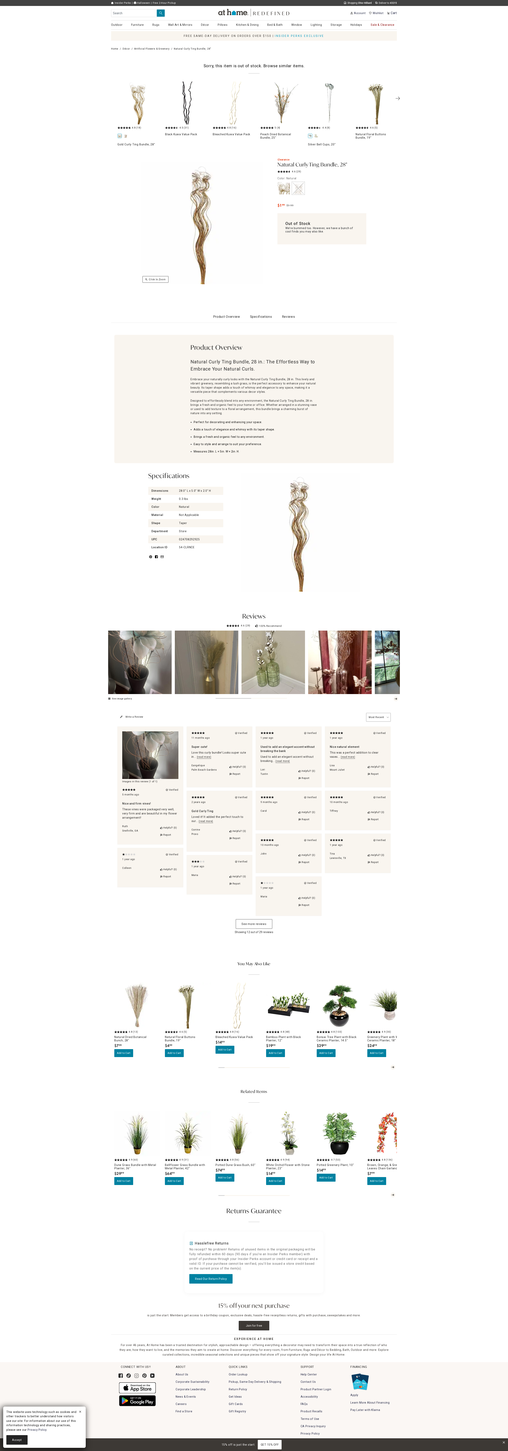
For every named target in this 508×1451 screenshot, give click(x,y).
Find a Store (184, 1411)
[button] (254, 12)
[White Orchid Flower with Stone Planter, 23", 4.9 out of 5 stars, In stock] (289, 1133)
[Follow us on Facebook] (121, 1376)
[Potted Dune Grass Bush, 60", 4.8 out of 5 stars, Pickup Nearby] (238, 1133)
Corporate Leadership (191, 1389)
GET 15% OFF (270, 1444)
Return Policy (238, 1389)
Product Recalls (311, 1411)
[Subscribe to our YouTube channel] (152, 1376)
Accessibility (309, 1396)
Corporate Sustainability (193, 1381)
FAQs (304, 1404)
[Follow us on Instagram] (136, 1376)
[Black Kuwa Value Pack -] (186, 103)
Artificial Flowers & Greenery (151, 48)
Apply (354, 1395)
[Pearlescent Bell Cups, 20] (317, 136)
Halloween (143, 3)
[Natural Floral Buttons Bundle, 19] (377, 103)
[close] (80, 1412)
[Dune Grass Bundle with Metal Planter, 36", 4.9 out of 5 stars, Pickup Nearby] (137, 1133)
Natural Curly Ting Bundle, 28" (312, 165)
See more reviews (253, 924)
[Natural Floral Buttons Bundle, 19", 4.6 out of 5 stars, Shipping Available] (188, 1005)
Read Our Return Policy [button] (211, 1278)
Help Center (309, 1374)
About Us (182, 1374)
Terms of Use (310, 1418)
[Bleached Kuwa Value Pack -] (234, 103)
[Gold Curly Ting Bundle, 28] (138, 103)
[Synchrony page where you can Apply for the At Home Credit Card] (359, 1380)
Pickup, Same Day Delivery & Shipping (255, 1381)
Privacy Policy (310, 1433)
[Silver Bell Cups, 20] (329, 103)
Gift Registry (237, 1411)
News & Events (186, 1396)
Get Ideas (235, 1396)
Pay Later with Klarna (365, 1410)
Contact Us (308, 1381)
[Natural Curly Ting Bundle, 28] (126, 136)
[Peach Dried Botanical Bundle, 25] (281, 103)
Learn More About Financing (370, 1402)
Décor (126, 48)
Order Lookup (238, 1374)
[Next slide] (396, 698)
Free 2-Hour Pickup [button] (164, 3)
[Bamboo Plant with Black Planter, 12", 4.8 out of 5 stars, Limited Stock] (289, 1005)
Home (114, 48)
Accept (17, 1439)
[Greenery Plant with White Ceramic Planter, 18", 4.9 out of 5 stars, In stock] (390, 1005)
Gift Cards (236, 1404)
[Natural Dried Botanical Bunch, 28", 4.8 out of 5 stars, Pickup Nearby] (137, 1005)
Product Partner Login (316, 1389)
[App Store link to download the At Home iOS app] (137, 1387)
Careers (181, 1404)
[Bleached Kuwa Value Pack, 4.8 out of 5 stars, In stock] (238, 1005)
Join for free (254, 1325)
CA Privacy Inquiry (313, 1426)
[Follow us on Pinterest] (144, 1376)
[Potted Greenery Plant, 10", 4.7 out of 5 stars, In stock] (340, 1133)
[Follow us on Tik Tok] (129, 1376)
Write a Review (134, 716)
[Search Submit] (161, 13)
